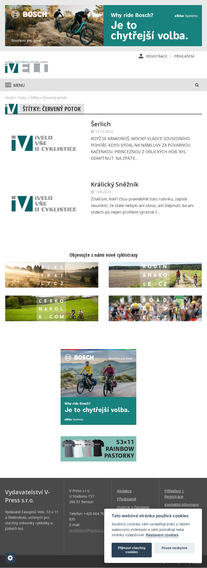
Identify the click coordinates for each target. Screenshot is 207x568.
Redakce (124, 490)
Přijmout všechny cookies (132, 550)
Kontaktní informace (181, 504)
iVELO (26, 67)
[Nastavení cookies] (10, 558)
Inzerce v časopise (133, 506)
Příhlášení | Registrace (174, 493)
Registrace (156, 56)
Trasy (22, 97)
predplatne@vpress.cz (87, 530)
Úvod (9, 97)
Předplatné (126, 498)
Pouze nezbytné (174, 548)
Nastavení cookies (162, 535)
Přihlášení (184, 56)
